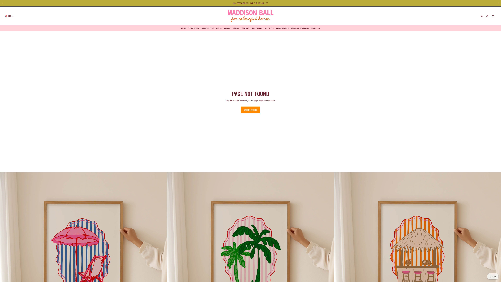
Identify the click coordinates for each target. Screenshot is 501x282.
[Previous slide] (3, 3)
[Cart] (493, 16)
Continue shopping (250, 110)
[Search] (482, 16)
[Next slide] (498, 3)
